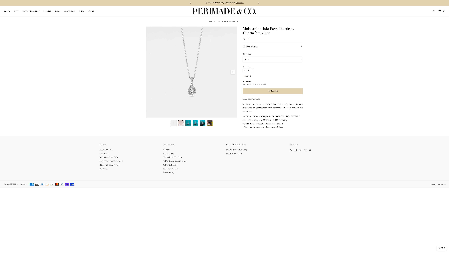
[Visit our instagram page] (295, 150)
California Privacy (170, 165)
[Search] (434, 11)
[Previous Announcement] (190, 2)
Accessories (69, 11)
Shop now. (239, 3)
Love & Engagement (31, 11)
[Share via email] (248, 39)
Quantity (246, 67)
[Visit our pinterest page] (300, 150)
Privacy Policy (168, 173)
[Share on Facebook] (244, 39)
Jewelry (7, 11)
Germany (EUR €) (10, 184)
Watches (47, 11)
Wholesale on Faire (234, 153)
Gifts (16, 11)
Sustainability (168, 153)
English (22, 184)
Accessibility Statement (172, 157)
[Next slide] (232, 72)
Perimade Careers (170, 169)
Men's (81, 11)
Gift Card (103, 169)
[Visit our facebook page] (290, 150)
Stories (91, 11)
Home (57, 11)
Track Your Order (106, 149)
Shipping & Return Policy (109, 165)
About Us (166, 149)
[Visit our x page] (305, 150)
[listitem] (225, 3)
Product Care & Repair (108, 157)
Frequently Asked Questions (111, 161)
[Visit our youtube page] (310, 150)
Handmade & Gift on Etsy (236, 149)
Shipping (246, 84)
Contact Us (104, 153)
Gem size (247, 54)
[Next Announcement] (258, 2)
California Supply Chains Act (174, 161)
